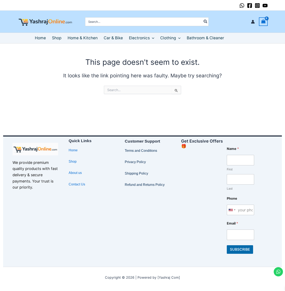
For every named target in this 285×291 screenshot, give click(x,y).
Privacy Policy (135, 162)
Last (230, 188)
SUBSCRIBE (240, 249)
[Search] (205, 22)
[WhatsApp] (242, 5)
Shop (73, 161)
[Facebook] (249, 5)
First (230, 169)
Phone (232, 198)
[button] (152, 38)
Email (232, 223)
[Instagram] (257, 5)
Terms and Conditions (141, 150)
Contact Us (77, 184)
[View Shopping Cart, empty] (263, 21)
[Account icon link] (253, 22)
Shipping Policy (136, 173)
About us (75, 173)
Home (73, 150)
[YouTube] (265, 5)
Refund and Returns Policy (145, 184)
